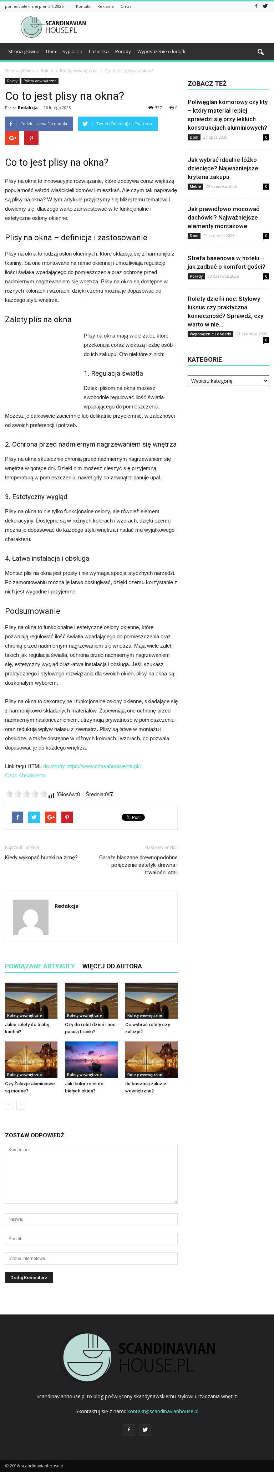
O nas (126, 6)
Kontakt (83, 6)
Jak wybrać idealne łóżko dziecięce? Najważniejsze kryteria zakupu (223, 168)
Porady (123, 51)
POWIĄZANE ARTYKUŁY (40, 966)
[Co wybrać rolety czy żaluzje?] (151, 1001)
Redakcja (28, 107)
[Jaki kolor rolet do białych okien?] (91, 1059)
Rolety (12, 80)
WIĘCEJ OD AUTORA (112, 966)
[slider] (26, 793)
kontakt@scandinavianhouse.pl (162, 1411)
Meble (195, 186)
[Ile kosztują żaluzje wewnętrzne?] (151, 1059)
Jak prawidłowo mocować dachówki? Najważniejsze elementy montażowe (223, 217)
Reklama (105, 6)
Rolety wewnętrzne (40, 80)
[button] (260, 52)
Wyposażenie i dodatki (162, 51)
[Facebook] (256, 6)
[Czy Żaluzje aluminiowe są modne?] (31, 1059)
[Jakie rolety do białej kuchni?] (31, 1001)
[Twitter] (265, 6)
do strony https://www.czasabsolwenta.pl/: (92, 766)
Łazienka (99, 51)
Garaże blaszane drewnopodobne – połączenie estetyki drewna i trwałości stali (138, 865)
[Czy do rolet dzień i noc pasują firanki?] (91, 1001)
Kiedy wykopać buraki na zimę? (41, 857)
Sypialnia (72, 51)
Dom (51, 51)
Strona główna (24, 51)
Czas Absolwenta (25, 775)
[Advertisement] (185, 27)
